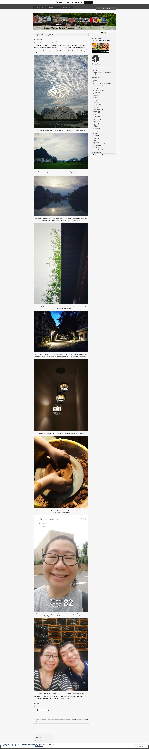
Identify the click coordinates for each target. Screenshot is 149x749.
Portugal (95, 133)
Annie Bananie (45, 42)
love (58, 719)
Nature (96, 111)
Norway (95, 130)
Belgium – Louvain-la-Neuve (101, 83)
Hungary (95, 95)
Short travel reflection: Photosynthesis (103, 67)
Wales (96, 147)
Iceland (95, 97)
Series (57, 7)
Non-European (97, 118)
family (49, 719)
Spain (94, 137)
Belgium (95, 82)
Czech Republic (97, 85)
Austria (95, 80)
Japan (95, 125)
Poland (95, 131)
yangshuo (36, 721)
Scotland (96, 145)
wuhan (85, 719)
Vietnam (96, 128)
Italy (94, 100)
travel (81, 719)
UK (94, 140)
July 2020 (38, 39)
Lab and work (98, 109)
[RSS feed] (103, 33)
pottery (78, 719)
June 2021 (95, 68)
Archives (50, 7)
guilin (52, 719)
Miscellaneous (97, 106)
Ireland (95, 99)
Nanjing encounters (98, 74)
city (46, 719)
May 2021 (95, 70)
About (42, 7)
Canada (96, 121)
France (95, 88)
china (43, 719)
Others (96, 113)
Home (36, 7)
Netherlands (96, 116)
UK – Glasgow (97, 149)
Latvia (94, 102)
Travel (96, 114)
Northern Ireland (98, 144)
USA (95, 126)
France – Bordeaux (98, 90)
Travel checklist (67, 7)
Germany (95, 92)
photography (71, 719)
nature (61, 719)
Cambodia (97, 119)
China (37, 719)
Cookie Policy (39, 746)
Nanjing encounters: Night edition (102, 72)
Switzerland (96, 138)
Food (95, 107)
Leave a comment (82, 42)
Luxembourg (96, 104)
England (96, 142)
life (56, 719)
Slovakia (95, 135)
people (66, 719)
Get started (88, 2)
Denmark (95, 87)
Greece (95, 94)
